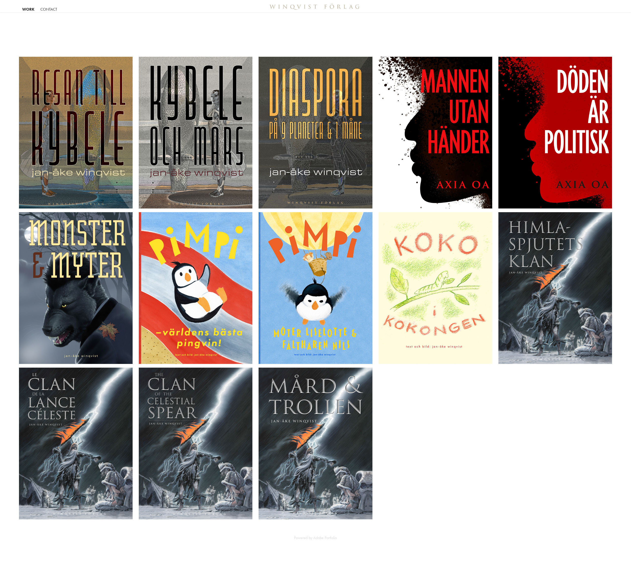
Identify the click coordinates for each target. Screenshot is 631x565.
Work (28, 9)
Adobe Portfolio (325, 537)
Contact (48, 9)
